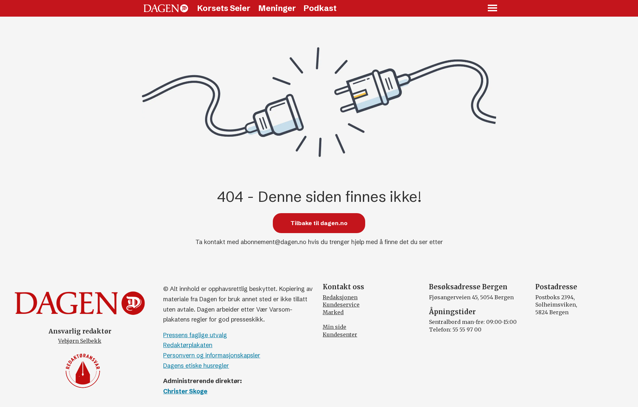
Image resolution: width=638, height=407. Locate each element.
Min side (334, 327)
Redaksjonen (340, 297)
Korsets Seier (224, 8)
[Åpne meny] (493, 8)
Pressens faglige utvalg (195, 335)
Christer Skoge (185, 391)
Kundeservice (341, 304)
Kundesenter (340, 334)
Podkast (320, 8)
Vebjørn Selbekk (79, 341)
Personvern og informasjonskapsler (211, 355)
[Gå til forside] (166, 8)
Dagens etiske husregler (196, 365)
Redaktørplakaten (187, 345)
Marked (333, 312)
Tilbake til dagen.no (319, 222)
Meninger (277, 8)
